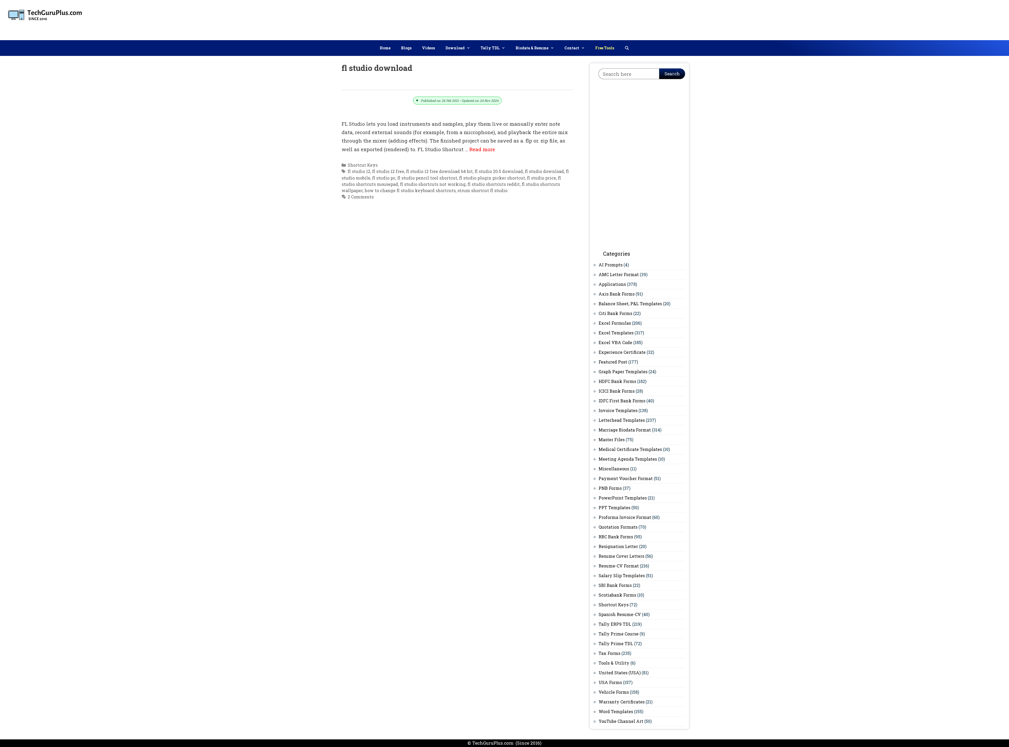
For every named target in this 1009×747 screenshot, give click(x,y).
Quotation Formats (618, 527)
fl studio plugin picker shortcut (492, 178)
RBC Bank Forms (616, 536)
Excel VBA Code (615, 342)
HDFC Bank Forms (617, 381)
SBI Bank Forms (615, 585)
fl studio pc (383, 178)
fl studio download (544, 171)
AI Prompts (610, 264)
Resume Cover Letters (621, 556)
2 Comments (361, 196)
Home (385, 47)
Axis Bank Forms (617, 294)
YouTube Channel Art (621, 721)
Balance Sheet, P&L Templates (630, 303)
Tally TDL (490, 47)
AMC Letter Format (619, 274)
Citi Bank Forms (615, 313)
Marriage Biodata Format (625, 430)
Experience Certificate (622, 352)
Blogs (406, 47)
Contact (571, 47)
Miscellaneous (614, 468)
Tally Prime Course (619, 633)
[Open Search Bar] (627, 48)
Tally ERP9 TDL (615, 624)
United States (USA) (620, 672)
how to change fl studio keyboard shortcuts (410, 190)
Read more (482, 149)
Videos (428, 47)
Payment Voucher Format (626, 478)
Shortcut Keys (363, 165)
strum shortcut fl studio (482, 190)
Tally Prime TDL (616, 643)
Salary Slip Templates (622, 575)
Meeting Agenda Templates (628, 459)
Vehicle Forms (614, 692)
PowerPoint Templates (623, 498)
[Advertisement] (909, 19)
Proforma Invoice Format (625, 517)
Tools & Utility (614, 663)
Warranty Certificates (622, 701)
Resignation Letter (618, 546)
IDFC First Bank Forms (622, 400)
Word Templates (616, 711)
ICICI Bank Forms (617, 391)
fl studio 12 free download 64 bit (439, 171)
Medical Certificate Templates (630, 449)
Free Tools (604, 47)
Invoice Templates (618, 410)
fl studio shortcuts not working (433, 184)
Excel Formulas (615, 323)
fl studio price (541, 178)
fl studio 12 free (388, 171)
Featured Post (613, 362)
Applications (612, 284)
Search (672, 74)
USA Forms (610, 682)
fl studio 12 (359, 171)
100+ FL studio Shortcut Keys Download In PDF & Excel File (426, 84)
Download (455, 47)
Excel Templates (616, 332)
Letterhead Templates (622, 420)
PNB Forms (610, 488)
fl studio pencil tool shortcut (427, 178)
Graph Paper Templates (623, 371)
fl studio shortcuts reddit (493, 184)
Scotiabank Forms (617, 595)
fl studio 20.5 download (499, 171)
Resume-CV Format (619, 566)
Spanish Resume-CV (620, 614)
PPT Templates (614, 507)
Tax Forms (609, 653)
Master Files (612, 439)
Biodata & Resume (532, 47)
